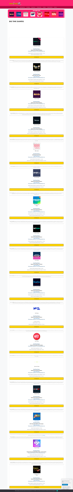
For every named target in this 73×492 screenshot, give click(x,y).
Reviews (55, 7)
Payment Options (49, 7)
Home (17, 7)
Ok (57, 490)
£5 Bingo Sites (39, 7)
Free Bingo (28, 7)
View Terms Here (37, 76)
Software (44, 7)
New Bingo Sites (22, 7)
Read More (43, 435)
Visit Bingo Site (36, 57)
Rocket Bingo (37, 420)
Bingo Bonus (33, 7)
